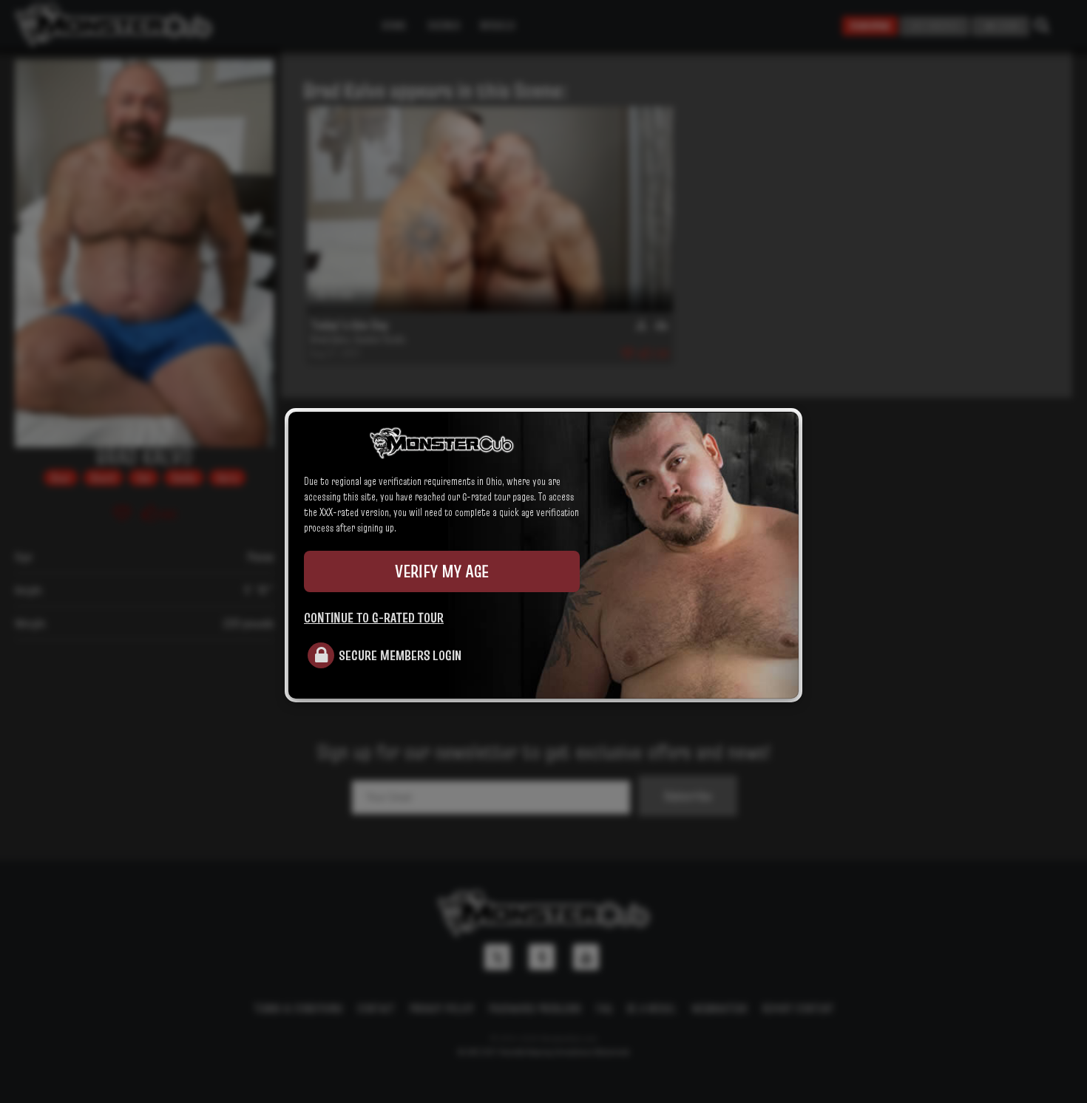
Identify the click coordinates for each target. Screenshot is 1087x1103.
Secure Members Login (400, 655)
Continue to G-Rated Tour (374, 617)
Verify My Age (442, 571)
